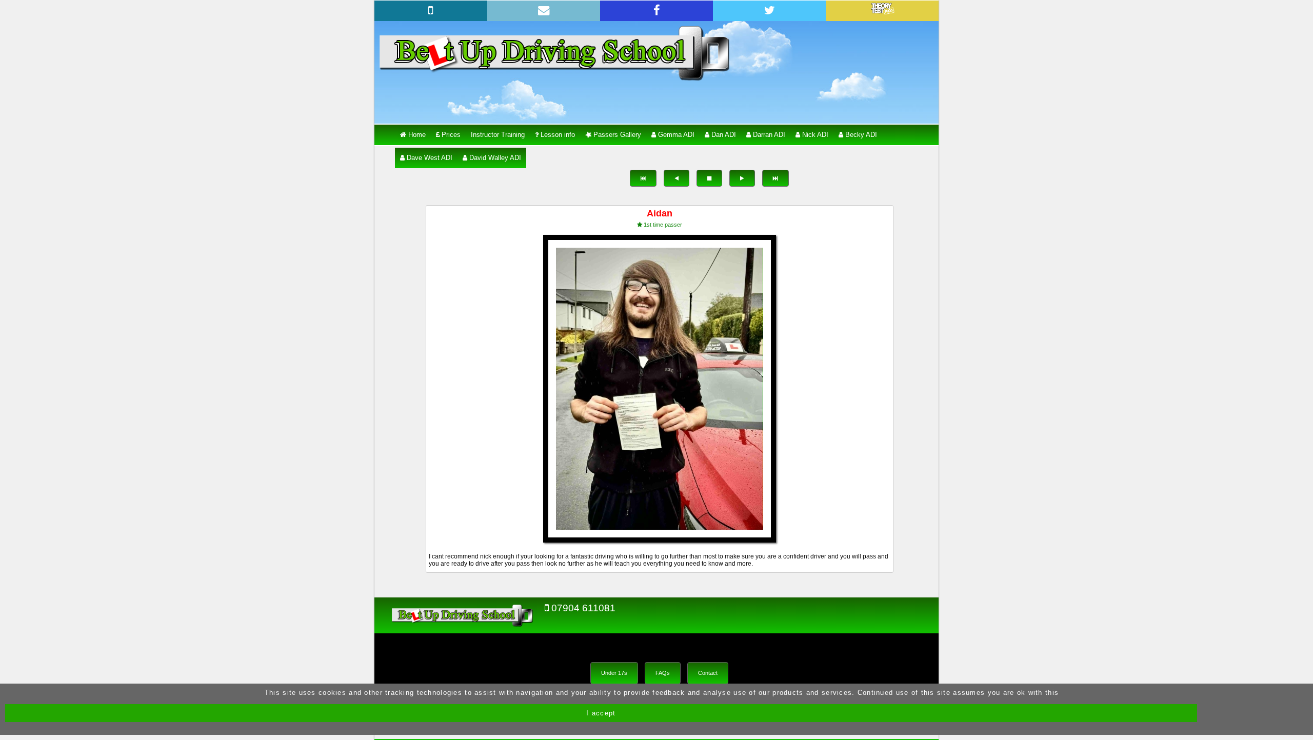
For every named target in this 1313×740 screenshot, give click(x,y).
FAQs (662, 673)
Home (416, 134)
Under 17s (614, 673)
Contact (708, 673)
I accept (600, 713)
